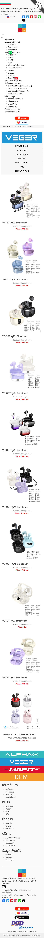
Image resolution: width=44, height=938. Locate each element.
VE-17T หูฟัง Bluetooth (14, 621)
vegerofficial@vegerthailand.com (17, 890)
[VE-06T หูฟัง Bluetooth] (22, 369)
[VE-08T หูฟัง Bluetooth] (22, 426)
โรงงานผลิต (10, 794)
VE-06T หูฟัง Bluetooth (15, 393)
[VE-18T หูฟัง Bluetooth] (22, 653)
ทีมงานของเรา (10, 792)
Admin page (22, 931)
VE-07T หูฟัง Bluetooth (15, 507)
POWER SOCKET (22, 162)
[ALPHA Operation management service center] (22, 28)
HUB (22, 167)
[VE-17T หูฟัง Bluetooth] (22, 596)
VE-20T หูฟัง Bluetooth (15, 279)
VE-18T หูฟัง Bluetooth (14, 677)
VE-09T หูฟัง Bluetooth (15, 564)
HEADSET (22, 158)
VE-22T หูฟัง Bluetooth (15, 336)
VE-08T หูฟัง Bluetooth (15, 450)
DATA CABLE (22, 154)
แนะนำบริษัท (9, 789)
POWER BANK (22, 146)
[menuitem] (10, 39)
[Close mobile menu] (2, 37)
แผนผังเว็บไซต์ (10, 797)
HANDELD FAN (22, 171)
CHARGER (22, 150)
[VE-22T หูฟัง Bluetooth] (22, 312)
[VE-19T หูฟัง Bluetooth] (22, 198)
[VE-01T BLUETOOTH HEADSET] (22, 710)
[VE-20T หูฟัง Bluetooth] (22, 255)
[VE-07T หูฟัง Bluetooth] (22, 482)
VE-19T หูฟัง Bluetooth (14, 222)
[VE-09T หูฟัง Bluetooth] (22, 539)
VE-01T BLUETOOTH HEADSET (19, 734)
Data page (32, 931)
